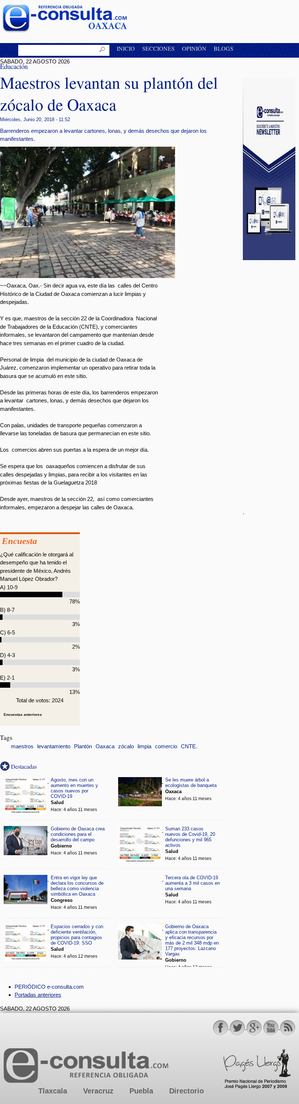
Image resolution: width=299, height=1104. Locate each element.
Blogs (223, 48)
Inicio (126, 48)
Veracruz (98, 1091)
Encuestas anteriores (23, 715)
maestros (22, 746)
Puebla (141, 1091)
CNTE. (189, 746)
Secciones (158, 48)
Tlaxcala (52, 1091)
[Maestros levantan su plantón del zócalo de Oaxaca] (87, 276)
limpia (144, 746)
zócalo (126, 746)
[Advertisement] (271, 380)
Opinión (194, 48)
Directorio (186, 1091)
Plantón (83, 746)
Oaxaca (105, 746)
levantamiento (53, 746)
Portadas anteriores (38, 995)
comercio (166, 746)
